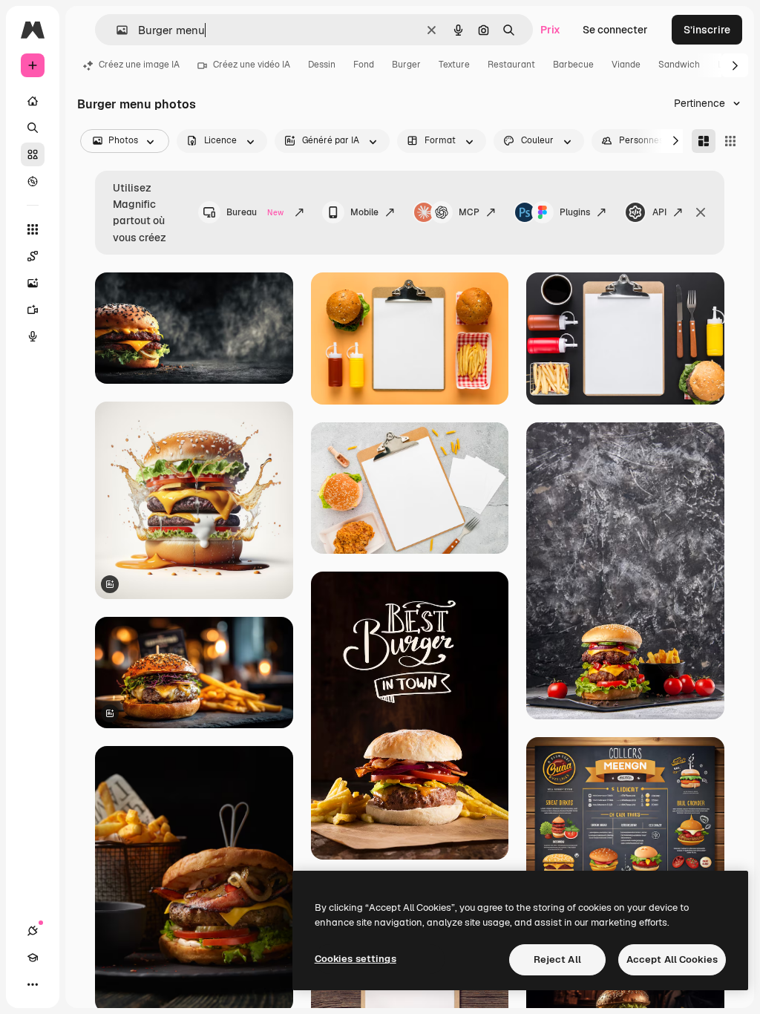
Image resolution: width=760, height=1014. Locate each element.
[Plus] (33, 984)
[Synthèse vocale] (33, 336)
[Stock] (33, 154)
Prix (550, 29)
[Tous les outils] (33, 229)
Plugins (575, 212)
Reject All (557, 959)
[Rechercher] (33, 128)
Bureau (255, 212)
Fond (363, 65)
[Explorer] (33, 181)
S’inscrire (707, 29)
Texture (454, 65)
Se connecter (615, 29)
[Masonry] (703, 141)
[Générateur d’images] (33, 283)
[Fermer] (701, 212)
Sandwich (679, 65)
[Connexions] (33, 931)
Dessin (321, 65)
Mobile (364, 212)
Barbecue (573, 65)
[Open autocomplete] (116, 30)
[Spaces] (33, 256)
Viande (626, 65)
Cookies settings (355, 958)
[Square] (730, 141)
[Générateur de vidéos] (33, 309)
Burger (406, 65)
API (659, 212)
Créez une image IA (139, 65)
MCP (469, 212)
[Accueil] (33, 101)
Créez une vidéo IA (251, 65)
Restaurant (511, 65)
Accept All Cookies (672, 959)
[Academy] (33, 957)
